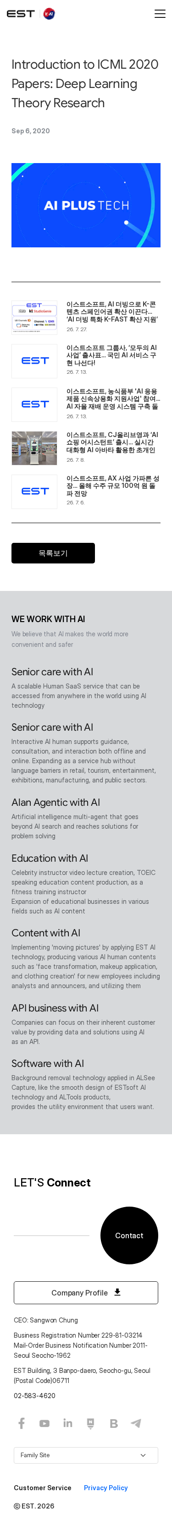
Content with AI (45, 933)
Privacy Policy (106, 1488)
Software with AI (47, 1063)
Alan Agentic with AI (55, 802)
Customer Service (43, 1488)
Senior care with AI (52, 672)
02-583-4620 (34, 1395)
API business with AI (55, 1008)
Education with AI (49, 858)
